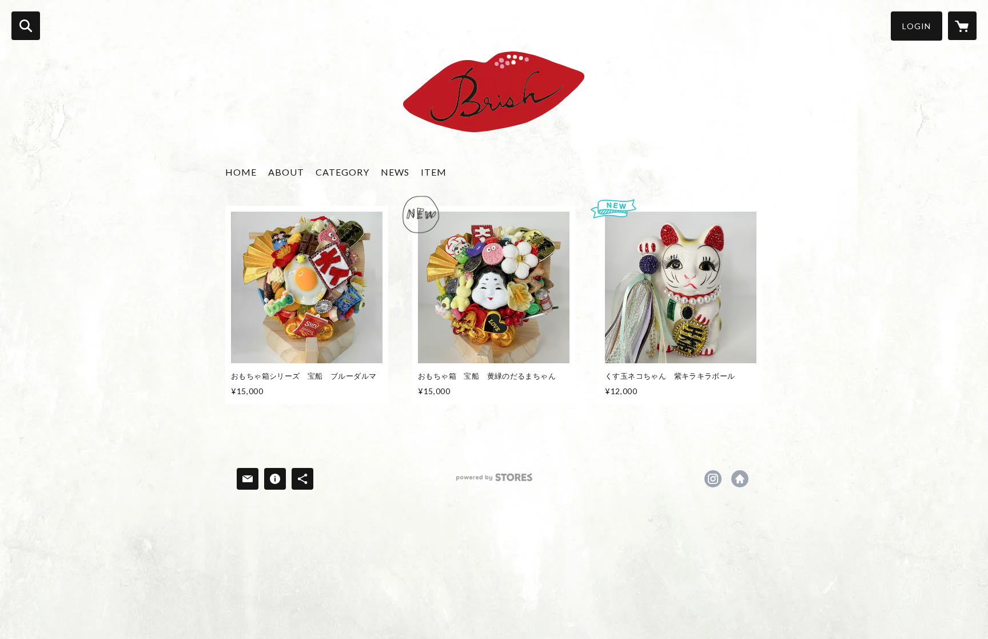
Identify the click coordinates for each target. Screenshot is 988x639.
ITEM (434, 171)
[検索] (25, 25)
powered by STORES (494, 481)
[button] (916, 26)
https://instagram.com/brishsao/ (713, 478)
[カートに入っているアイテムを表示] (962, 25)
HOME (241, 171)
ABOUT (286, 171)
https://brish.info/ (739, 478)
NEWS (395, 171)
